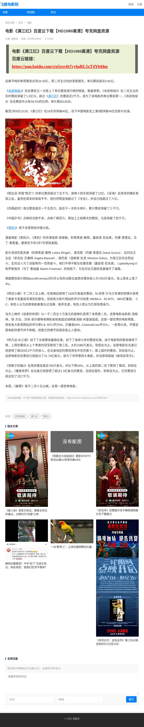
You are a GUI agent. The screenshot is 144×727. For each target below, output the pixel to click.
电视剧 (31, 12)
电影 (5, 12)
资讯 (53, 12)
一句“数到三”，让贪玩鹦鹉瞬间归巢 (71, 546)
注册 (139, 4)
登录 (131, 4)
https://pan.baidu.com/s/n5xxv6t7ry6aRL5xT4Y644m (60, 66)
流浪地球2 (15, 91)
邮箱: (61, 699)
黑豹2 (12, 228)
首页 (20, 22)
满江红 (52, 96)
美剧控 (15, 38)
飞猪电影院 (9, 4)
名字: (12, 699)
